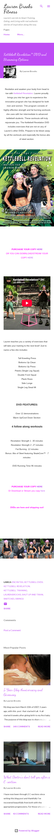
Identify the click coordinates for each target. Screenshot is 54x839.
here (43, 491)
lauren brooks (12, 594)
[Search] (41, 5)
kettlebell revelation (17, 586)
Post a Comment (12, 630)
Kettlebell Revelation (23, 93)
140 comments (21, 726)
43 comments (21, 813)
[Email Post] (5, 605)
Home (7, 34)
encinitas (17, 582)
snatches (9, 598)
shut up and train (32, 594)
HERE (39, 249)
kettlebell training (15, 590)
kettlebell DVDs (33, 582)
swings (19, 598)
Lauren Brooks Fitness (18, 9)
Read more (44, 726)
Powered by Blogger (28, 830)
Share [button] (7, 608)
